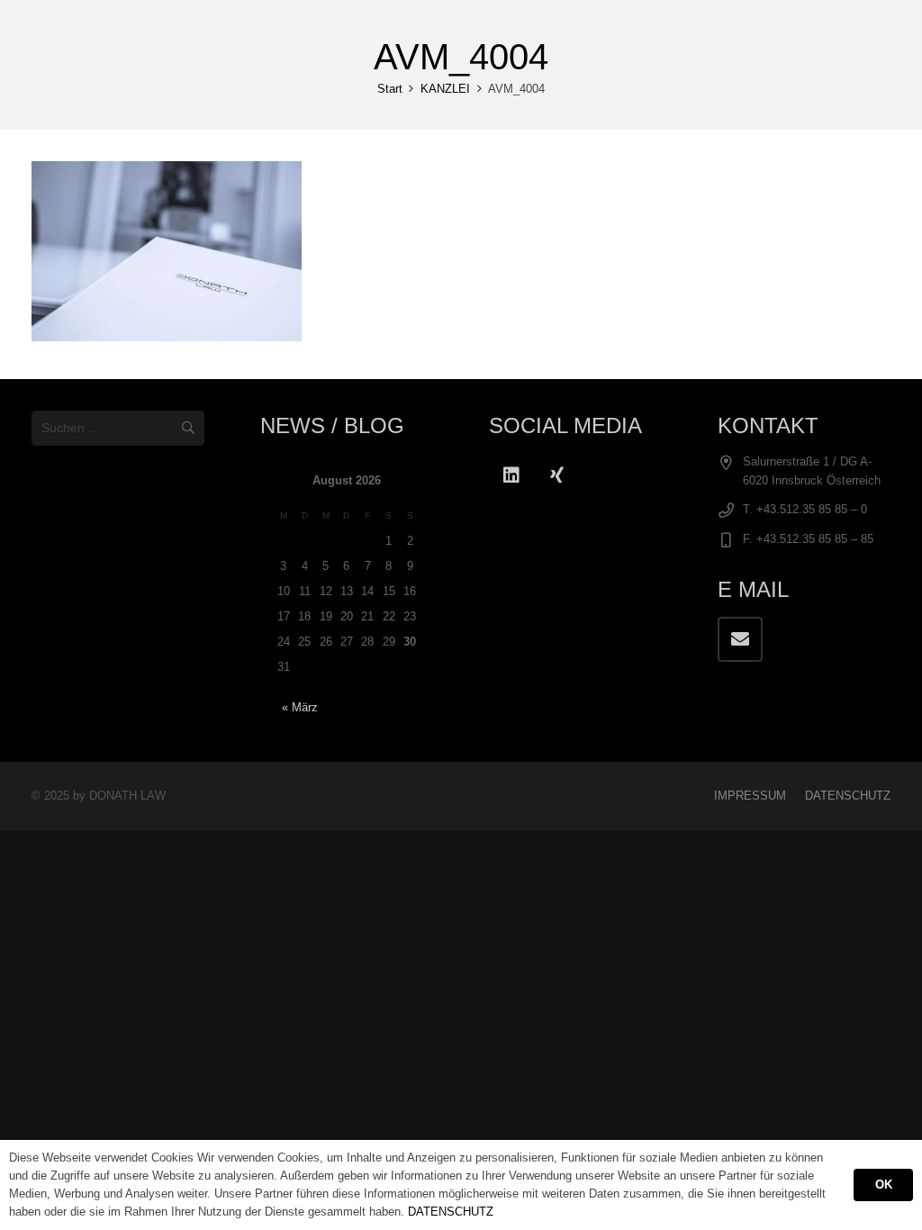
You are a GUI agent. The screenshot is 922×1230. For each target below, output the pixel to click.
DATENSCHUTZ (847, 796)
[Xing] (556, 475)
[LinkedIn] (511, 475)
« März (300, 707)
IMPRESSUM (750, 796)
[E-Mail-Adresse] (740, 639)
